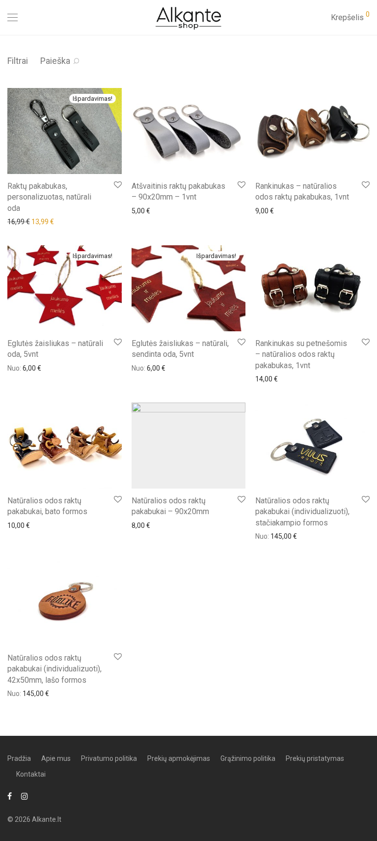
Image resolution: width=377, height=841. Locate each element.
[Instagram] (24, 796)
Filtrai (17, 61)
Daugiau (15, 221)
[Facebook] (9, 796)
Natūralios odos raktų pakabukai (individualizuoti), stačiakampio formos (302, 511)
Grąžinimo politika (247, 758)
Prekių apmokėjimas (178, 758)
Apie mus (56, 758)
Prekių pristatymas (315, 758)
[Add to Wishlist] (117, 185)
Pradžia (19, 758)
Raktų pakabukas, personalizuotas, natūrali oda (49, 197)
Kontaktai (31, 774)
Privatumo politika (109, 758)
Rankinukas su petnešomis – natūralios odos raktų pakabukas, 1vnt (301, 354)
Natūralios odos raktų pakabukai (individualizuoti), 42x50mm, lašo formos (54, 669)
